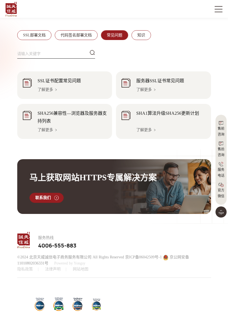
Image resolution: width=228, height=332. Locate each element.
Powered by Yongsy (69, 263)
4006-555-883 (57, 246)
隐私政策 (25, 269)
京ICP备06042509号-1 (143, 257)
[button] (152, 304)
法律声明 (53, 269)
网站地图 (80, 269)
